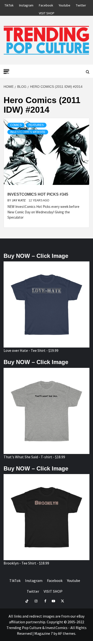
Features (36, 125)
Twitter (81, 4)
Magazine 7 (43, 633)
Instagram (26, 4)
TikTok (9, 4)
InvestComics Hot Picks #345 (37, 194)
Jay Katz (19, 200)
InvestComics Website (27, 132)
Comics (16, 125)
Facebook (46, 4)
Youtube (64, 4)
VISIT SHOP (46, 12)
